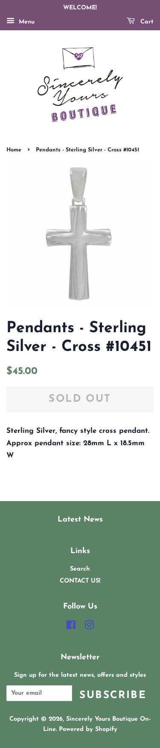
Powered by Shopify (88, 729)
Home (13, 150)
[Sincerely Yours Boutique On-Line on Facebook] (71, 627)
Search (80, 569)
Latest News (80, 519)
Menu (26, 22)
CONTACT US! (80, 581)
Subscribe (112, 695)
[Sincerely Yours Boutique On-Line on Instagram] (89, 627)
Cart (146, 22)
